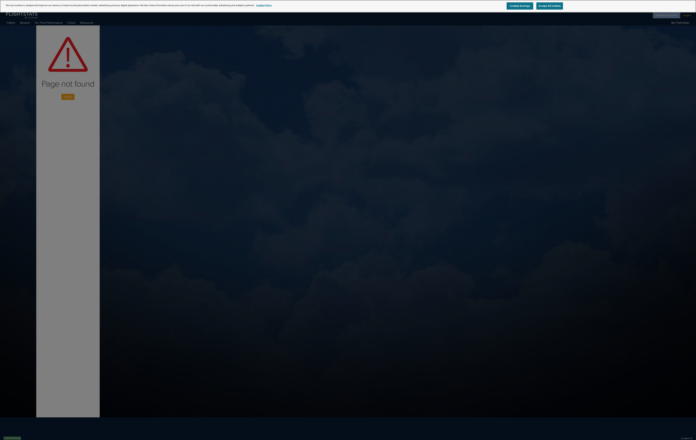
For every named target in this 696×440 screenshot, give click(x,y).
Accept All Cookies (550, 6)
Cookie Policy (264, 5)
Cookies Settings (520, 6)
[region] (348, 6)
